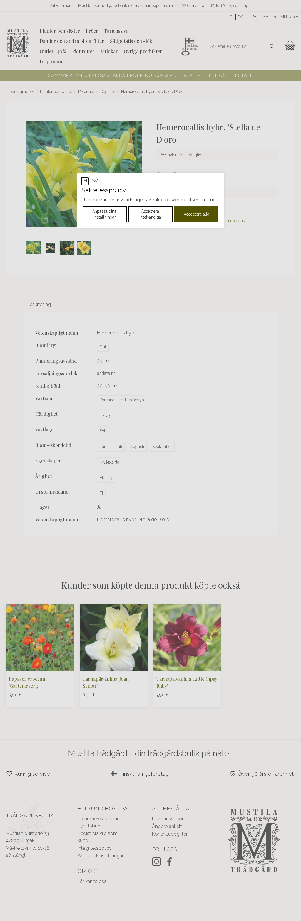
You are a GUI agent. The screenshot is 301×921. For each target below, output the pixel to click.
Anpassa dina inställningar (105, 214)
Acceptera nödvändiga (150, 214)
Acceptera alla (196, 214)
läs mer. (209, 199)
